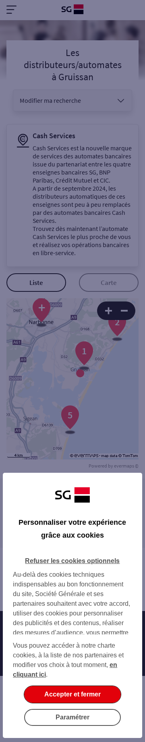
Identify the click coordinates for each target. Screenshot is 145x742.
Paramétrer (72, 717)
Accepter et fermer (72, 694)
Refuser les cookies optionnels (72, 560)
